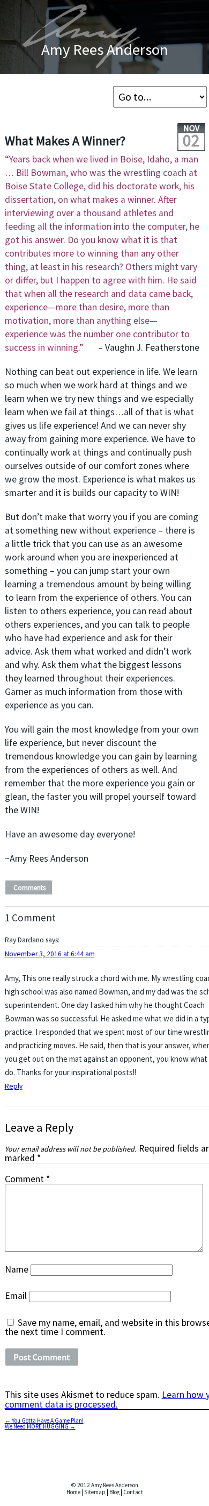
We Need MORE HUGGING (40, 1426)
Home (73, 1492)
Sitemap (95, 1492)
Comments (29, 887)
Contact (133, 1492)
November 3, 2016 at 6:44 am (50, 953)
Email (16, 1296)
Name (16, 1269)
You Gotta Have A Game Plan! (44, 1420)
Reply (14, 1086)
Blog (114, 1492)
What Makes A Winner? (65, 140)
